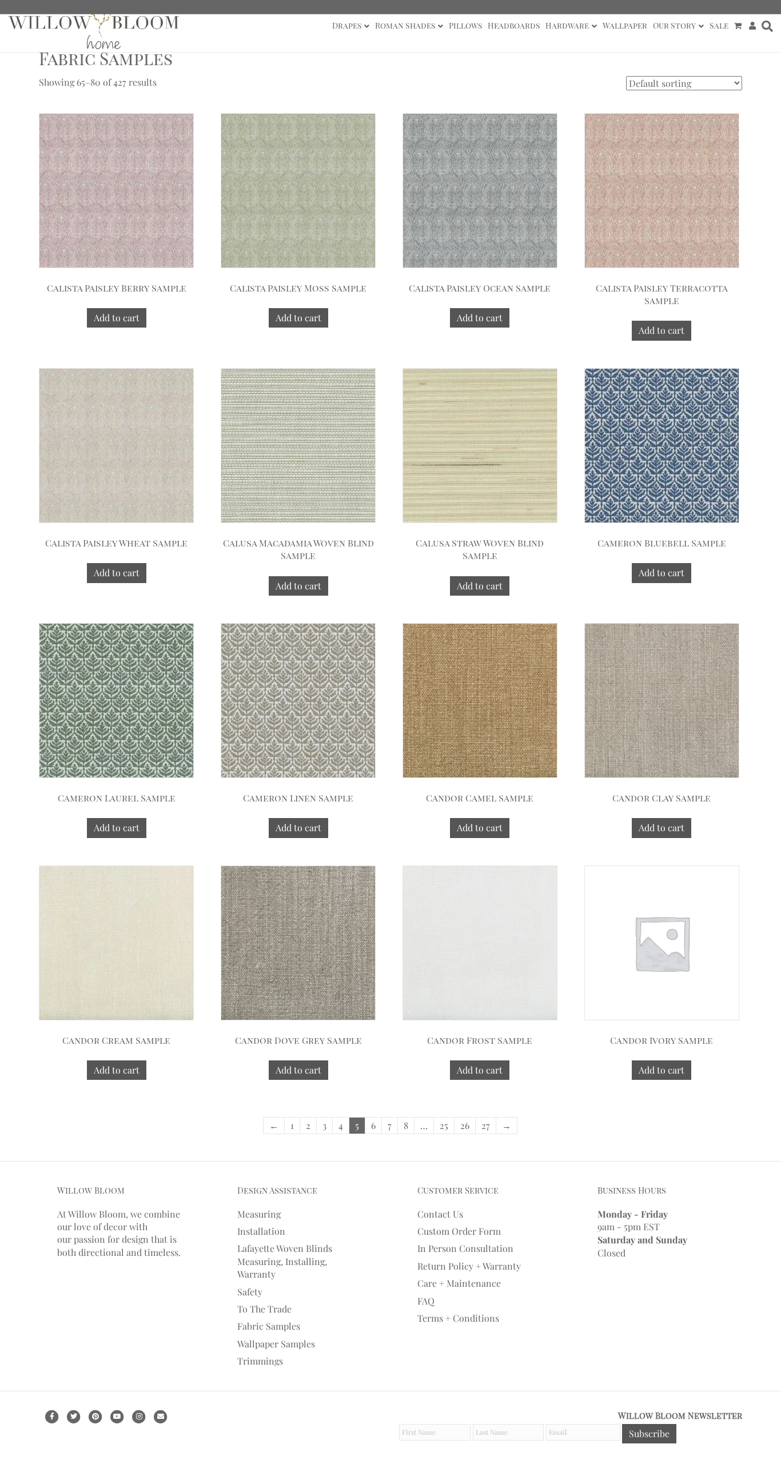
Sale (719, 25)
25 (444, 1125)
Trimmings (260, 1361)
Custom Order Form (459, 1231)
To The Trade (264, 1309)
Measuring (259, 1214)
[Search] (766, 26)
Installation (261, 1231)
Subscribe (649, 1433)
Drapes (346, 25)
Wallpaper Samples (276, 1344)
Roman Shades (405, 25)
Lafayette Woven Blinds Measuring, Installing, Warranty (284, 1261)
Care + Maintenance (459, 1283)
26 (464, 1125)
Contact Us (440, 1214)
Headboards (514, 25)
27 (485, 1125)
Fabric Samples (268, 1326)
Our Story (674, 25)
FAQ (426, 1301)
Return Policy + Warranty (469, 1266)
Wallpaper (625, 25)
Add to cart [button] (117, 318)
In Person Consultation (465, 1248)
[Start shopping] (739, 25)
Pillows (465, 25)
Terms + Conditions (458, 1318)
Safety (249, 1292)
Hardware (567, 25)
